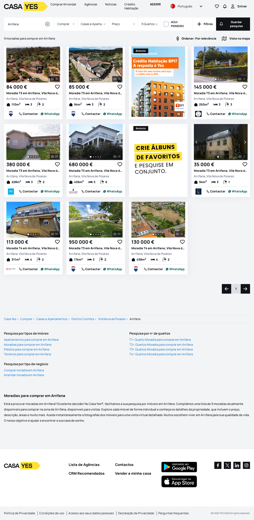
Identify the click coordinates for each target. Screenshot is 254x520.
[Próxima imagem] (57, 64)
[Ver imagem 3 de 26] (95, 79)
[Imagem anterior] (9, 64)
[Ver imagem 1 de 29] (28, 157)
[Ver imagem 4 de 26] (98, 79)
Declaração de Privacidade (136, 513)
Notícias (110, 4)
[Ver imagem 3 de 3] (220, 79)
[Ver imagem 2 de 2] (220, 156)
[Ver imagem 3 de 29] (33, 156)
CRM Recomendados (87, 473)
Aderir (155, 4)
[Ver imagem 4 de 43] (98, 156)
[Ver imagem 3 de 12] (158, 234)
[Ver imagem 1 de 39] (28, 234)
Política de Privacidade (19, 513)
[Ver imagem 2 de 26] (93, 79)
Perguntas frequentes (173, 513)
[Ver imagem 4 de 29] (35, 156)
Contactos (124, 464)
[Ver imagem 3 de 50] (95, 234)
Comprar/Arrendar (63, 4)
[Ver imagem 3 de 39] (33, 234)
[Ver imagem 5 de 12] (163, 234)
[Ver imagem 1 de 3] (215, 79)
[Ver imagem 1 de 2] (218, 157)
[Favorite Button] (57, 87)
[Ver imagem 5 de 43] (100, 156)
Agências (90, 4)
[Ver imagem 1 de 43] (90, 157)
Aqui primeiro (177, 24)
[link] (50, 114)
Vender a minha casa (133, 473)
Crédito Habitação (131, 6)
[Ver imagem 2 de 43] (93, 156)
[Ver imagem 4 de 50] (98, 234)
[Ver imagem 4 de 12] (160, 234)
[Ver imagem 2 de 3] (218, 79)
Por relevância (199, 38)
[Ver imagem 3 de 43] (95, 156)
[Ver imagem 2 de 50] (93, 234)
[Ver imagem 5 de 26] (100, 79)
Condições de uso (51, 513)
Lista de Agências (84, 464)
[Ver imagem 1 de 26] (90, 79)
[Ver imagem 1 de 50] (90, 234)
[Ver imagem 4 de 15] (35, 79)
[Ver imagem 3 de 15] (33, 79)
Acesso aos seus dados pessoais (91, 513)
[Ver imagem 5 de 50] (100, 234)
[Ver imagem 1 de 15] (28, 79)
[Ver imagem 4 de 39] (35, 234)
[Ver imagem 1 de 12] (153, 234)
